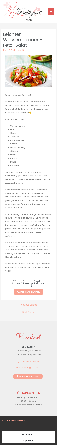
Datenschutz (28, 434)
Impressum (28, 440)
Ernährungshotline (28, 283)
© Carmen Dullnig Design (14, 420)
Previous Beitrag (29, 304)
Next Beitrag (28, 312)
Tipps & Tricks (9, 50)
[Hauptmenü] (51, 11)
